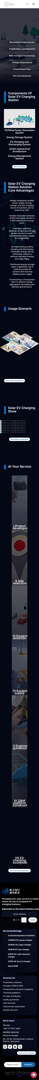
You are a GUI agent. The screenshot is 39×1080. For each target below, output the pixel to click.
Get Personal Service (19, 870)
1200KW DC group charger (20, 940)
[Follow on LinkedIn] (15, 1047)
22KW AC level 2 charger (19, 961)
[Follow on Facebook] (10, 1047)
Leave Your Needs (26, 1053)
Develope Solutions (15, 380)
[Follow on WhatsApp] (5, 1047)
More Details (19, 167)
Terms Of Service (21, 1074)
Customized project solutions (21, 935)
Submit (33, 920)
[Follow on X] (20, 1047)
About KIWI (13, 966)
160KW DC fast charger (18, 949)
